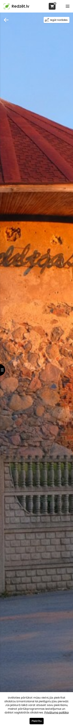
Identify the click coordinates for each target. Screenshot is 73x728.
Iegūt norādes (59, 20)
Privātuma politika (56, 712)
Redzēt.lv (20, 6)
